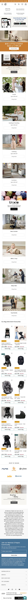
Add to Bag (7, 348)
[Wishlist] (12, 326)
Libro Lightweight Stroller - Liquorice (20, 344)
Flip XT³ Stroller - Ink (6, 450)
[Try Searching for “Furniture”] (15, 4)
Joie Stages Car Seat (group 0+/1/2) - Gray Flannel (7, 398)
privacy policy (19, 561)
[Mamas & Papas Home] (5, 4)
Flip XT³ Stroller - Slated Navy (7, 371)
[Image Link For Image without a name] (14, 11)
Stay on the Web (7, 598)
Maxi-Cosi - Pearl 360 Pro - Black (20, 398)
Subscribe (14, 555)
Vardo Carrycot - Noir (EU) (20, 425)
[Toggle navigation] (2, 4)
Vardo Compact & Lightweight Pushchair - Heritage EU (7, 344)
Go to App (20, 598)
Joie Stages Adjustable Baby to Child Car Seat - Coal (20, 371)
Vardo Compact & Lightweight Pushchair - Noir (7, 425)
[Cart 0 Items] (26, 4)
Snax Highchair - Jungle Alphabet (20, 451)
